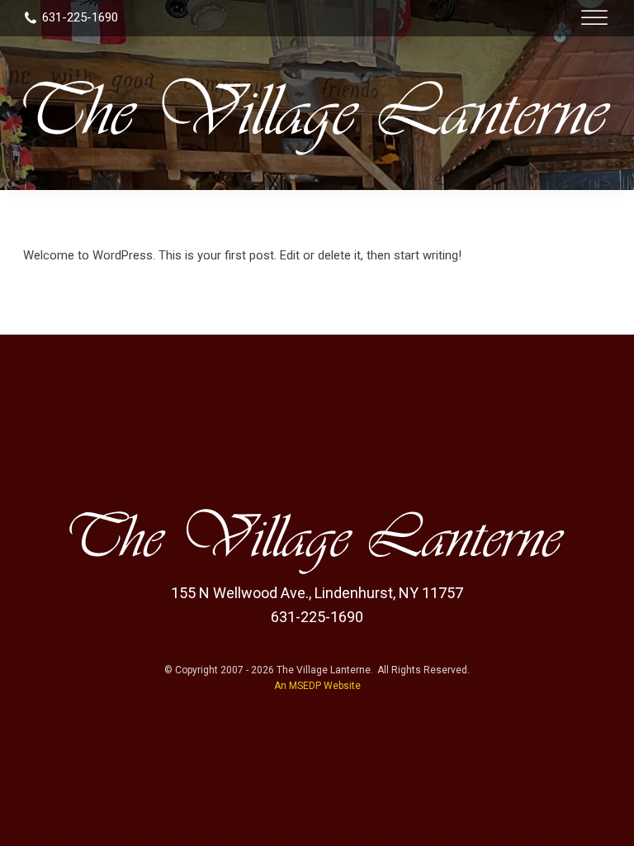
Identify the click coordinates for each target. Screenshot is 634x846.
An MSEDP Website (317, 686)
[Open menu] (594, 18)
